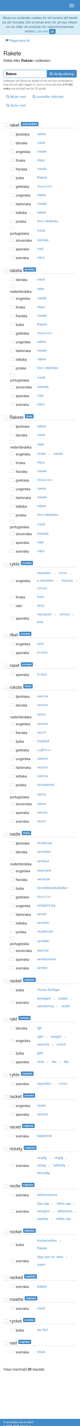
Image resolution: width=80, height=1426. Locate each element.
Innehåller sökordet (50, 96)
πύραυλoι (44, 186)
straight (56, 1036)
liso (66, 1061)
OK (52, 31)
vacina (41, 794)
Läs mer (42, 31)
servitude (43, 879)
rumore (65, 614)
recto (40, 1061)
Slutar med (17, 105)
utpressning (45, 1006)
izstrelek (43, 240)
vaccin (41, 714)
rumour (42, 588)
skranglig (43, 1172)
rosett (41, 1308)
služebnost (44, 843)
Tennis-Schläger (48, 989)
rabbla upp (63, 1218)
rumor (63, 572)
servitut (42, 967)
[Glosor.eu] (11, 5)
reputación (44, 614)
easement (44, 870)
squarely (43, 1044)
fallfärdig (59, 1165)
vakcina (42, 758)
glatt (40, 1053)
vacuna (42, 812)
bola (40, 621)
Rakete (42, 177)
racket (65, 1006)
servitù (41, 914)
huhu (40, 596)
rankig (41, 1165)
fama (40, 605)
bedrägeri (44, 998)
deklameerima (47, 1194)
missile (42, 151)
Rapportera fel (19, 40)
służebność (45, 931)
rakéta (41, 195)
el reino (42, 652)
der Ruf (42, 1329)
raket (40, 288)
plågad (42, 1286)
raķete (41, 212)
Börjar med (17, 96)
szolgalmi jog (46, 905)
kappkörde (44, 1135)
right (40, 1036)
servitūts (43, 922)
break (41, 1351)
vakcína (42, 696)
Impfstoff (43, 741)
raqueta (42, 1114)
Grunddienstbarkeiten (52, 887)
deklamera (65, 1211)
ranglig (42, 1157)
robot (40, 257)
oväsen (63, 998)
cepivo (41, 803)
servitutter (44, 851)
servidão (43, 941)
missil (41, 142)
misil (40, 248)
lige (39, 1027)
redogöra (43, 1211)
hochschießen (47, 1240)
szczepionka (45, 784)
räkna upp (64, 1203)
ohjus (41, 160)
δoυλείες (44, 896)
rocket (41, 453)
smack (61, 1044)
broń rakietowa (47, 221)
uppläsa (42, 1218)
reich (40, 643)
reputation (44, 572)
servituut (43, 861)
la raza (42, 674)
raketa (41, 134)
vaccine (42, 705)
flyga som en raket (50, 1256)
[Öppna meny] (72, 5)
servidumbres (46, 959)
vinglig (58, 1157)
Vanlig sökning (63, 73)
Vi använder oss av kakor (18, 1422)
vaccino (42, 767)
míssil (41, 230)
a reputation (45, 580)
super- (41, 1264)
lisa (54, 1061)
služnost (43, 950)
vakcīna (42, 776)
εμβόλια (44, 749)
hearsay (67, 580)
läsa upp (43, 1203)
